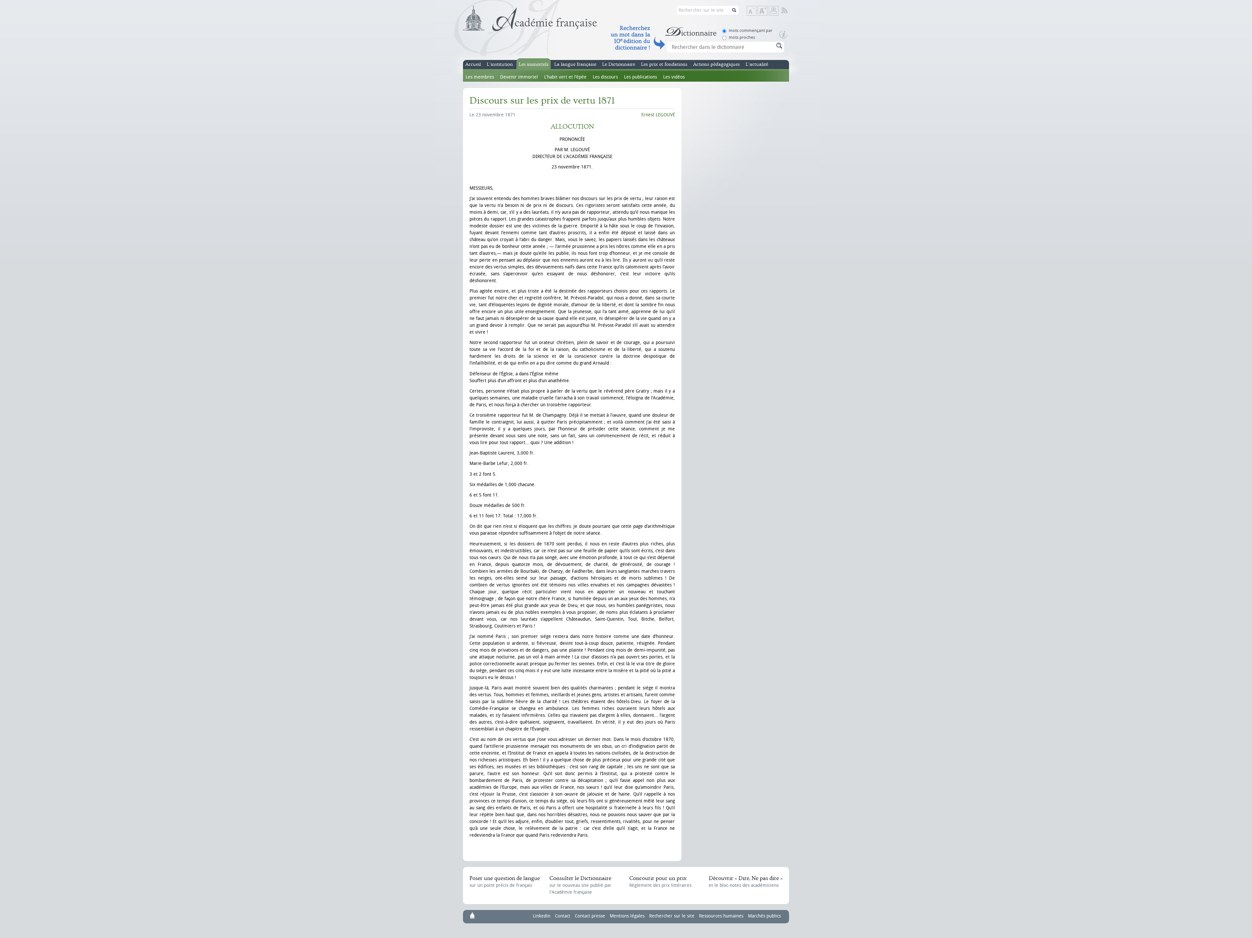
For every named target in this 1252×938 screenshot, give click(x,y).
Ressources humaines (721, 916)
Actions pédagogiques (716, 64)
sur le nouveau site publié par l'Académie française (580, 885)
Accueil (473, 64)
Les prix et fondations (664, 64)
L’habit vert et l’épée (565, 77)
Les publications (640, 77)
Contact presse (590, 916)
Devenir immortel (519, 77)
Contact (562, 916)
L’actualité (757, 64)
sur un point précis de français (505, 881)
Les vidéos (674, 77)
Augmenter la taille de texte (767, 11)
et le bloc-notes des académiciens (745, 881)
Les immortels (533, 64)
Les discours (605, 77)
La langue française (575, 64)
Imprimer (774, 11)
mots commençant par (750, 30)
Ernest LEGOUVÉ (658, 115)
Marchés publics (764, 916)
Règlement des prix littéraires (660, 881)
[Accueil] (530, 18)
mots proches (742, 37)
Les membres (480, 77)
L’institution (500, 64)
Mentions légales (627, 916)
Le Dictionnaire (618, 64)
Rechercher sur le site (671, 916)
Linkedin (541, 916)
